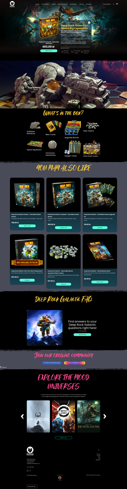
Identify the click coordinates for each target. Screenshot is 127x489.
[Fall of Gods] (38, 416)
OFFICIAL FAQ (82, 334)
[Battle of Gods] (63, 416)
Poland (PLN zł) (106, 4)
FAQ (99, 458)
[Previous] (22, 416)
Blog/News (98, 459)
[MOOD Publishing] (12, 4)
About (99, 457)
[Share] (89, 22)
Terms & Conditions (90, 475)
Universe (98, 455)
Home (63, 22)
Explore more (63, 437)
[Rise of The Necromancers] (88, 416)
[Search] (98, 450)
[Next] (104, 416)
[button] (73, 4)
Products (98, 454)
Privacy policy (97, 475)
